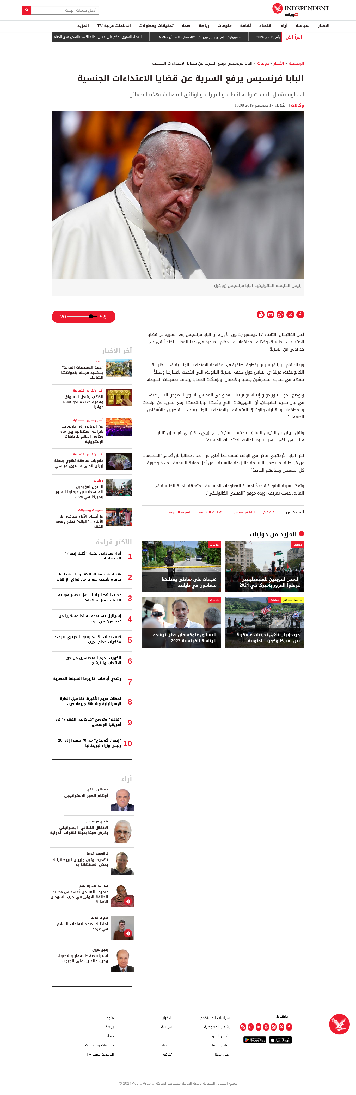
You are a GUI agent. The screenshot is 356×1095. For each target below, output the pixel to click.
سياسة (303, 25)
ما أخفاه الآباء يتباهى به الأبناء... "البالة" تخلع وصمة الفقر (79, 521)
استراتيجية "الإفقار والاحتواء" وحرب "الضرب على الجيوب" (82, 959)
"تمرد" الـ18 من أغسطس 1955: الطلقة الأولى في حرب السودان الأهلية (79, 897)
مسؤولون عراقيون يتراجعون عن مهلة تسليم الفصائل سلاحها (221, 37)
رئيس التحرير (220, 1036)
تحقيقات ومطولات (156, 25)
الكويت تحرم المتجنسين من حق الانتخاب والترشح (93, 660)
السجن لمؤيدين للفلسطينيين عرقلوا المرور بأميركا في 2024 (270, 582)
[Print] (261, 314)
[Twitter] (281, 1027)
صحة (186, 25)
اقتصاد (266, 25)
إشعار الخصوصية (217, 1027)
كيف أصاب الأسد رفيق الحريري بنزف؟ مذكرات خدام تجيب (88, 640)
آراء (284, 25)
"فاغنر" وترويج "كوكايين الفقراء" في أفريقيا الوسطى (87, 722)
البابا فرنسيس (245, 512)
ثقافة (245, 25)
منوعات (225, 25)
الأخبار (323, 25)
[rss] (243, 1027)
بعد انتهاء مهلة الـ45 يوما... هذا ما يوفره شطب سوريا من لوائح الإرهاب (89, 577)
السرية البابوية (180, 512)
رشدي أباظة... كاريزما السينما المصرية (87, 678)
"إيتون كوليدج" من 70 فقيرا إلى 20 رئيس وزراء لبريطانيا (89, 743)
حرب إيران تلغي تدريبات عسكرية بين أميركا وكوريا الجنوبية (268, 638)
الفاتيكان (270, 512)
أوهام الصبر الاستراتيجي (86, 795)
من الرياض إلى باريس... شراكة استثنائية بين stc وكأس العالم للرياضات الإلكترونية (81, 434)
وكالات (297, 105)
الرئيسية (296, 63)
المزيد (83, 25)
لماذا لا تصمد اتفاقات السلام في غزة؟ (82, 926)
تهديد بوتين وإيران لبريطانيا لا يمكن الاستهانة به (80, 862)
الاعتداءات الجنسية (213, 512)
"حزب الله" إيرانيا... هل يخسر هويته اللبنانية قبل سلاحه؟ (89, 598)
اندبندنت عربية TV (114, 25)
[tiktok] (251, 1027)
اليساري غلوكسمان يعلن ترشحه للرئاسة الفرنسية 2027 (185, 638)
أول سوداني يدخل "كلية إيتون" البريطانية (93, 556)
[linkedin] (258, 1027)
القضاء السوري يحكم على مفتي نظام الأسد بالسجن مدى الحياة (120, 37)
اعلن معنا (222, 1054)
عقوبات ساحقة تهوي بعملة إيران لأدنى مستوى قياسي (78, 463)
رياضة (204, 25)
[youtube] (266, 1027)
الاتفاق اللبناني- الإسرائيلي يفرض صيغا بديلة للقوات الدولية (79, 830)
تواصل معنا (221, 1045)
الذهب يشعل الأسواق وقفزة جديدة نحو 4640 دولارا (83, 402)
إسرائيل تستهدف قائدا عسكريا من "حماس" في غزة (90, 618)
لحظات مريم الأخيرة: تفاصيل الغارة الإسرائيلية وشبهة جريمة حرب (90, 701)
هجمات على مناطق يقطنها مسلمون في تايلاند (189, 582)
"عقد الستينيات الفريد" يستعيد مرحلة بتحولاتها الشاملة (82, 372)
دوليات (263, 63)
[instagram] (274, 1027)
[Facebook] (289, 1027)
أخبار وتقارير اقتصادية (88, 390)
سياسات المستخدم (215, 1017)
